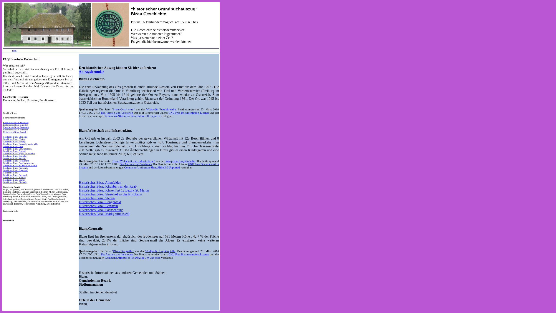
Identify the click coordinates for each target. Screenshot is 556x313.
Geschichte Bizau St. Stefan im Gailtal (20, 165)
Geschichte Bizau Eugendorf (15, 170)
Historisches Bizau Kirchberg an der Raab (108, 186)
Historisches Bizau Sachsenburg (101, 210)
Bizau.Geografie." (123, 251)
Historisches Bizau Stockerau (15, 122)
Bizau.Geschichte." (124, 109)
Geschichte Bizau (10, 172)
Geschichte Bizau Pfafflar (14, 139)
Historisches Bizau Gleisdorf (15, 125)
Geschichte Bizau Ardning (14, 177)
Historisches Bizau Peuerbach (16, 127)
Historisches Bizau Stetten (97, 198)
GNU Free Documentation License (189, 112)
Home (14, 51)
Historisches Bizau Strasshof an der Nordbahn (110, 194)
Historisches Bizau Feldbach (15, 129)
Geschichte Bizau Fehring (14, 141)
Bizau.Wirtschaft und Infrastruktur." (134, 161)
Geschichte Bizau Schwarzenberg (17, 149)
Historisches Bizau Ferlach (14, 132)
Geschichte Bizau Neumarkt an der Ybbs (20, 144)
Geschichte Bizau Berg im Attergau (18, 163)
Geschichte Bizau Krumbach (15, 168)
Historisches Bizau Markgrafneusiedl (104, 214)
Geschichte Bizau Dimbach (14, 182)
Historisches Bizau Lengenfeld (100, 202)
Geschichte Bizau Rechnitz (14, 158)
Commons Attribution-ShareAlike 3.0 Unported (133, 116)
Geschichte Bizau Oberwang (15, 137)
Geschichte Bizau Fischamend (16, 161)
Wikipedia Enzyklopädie (161, 109)
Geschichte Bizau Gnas (13, 146)
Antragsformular (91, 71)
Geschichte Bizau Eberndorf (15, 156)
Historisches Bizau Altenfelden (100, 182)
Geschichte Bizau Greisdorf (15, 175)
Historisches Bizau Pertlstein (98, 206)
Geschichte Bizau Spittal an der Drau (19, 153)
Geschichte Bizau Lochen (14, 180)
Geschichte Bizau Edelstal (14, 151)
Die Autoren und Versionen (117, 112)
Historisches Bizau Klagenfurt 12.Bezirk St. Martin (114, 190)
